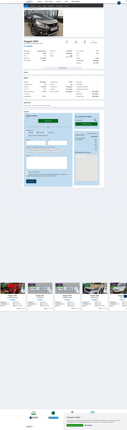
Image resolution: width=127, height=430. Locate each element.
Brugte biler (48, 1)
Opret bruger (75, 1)
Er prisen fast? (57, 150)
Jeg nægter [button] (79, 425)
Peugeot (35, 8)
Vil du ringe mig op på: (31, 152)
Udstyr (39, 6)
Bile (25, 8)
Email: (28, 140)
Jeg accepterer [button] (71, 425)
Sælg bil (58, 1)
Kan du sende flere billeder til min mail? (34, 150)
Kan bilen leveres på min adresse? (44, 152)
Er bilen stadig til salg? (48, 150)
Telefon (66, 6)
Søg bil (40, 1)
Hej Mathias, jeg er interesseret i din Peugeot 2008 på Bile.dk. (39, 148)
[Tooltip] (28, 51)
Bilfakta (44, 6)
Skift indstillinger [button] (88, 425)
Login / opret (48, 121)
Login (66, 1)
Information (33, 6)
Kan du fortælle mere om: (57, 148)
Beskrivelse (51, 6)
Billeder (26, 6)
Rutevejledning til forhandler (83, 152)
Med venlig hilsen (55, 152)
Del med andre (63, 68)
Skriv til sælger (59, 6)
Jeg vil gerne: (29, 130)
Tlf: (48, 140)
